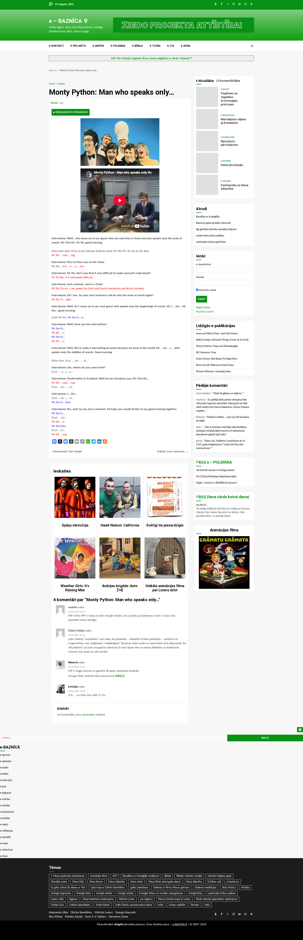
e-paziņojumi (227, 137)
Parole (200, 277)
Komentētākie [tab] (229, 81)
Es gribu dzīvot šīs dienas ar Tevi (68, 887)
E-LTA (170, 45)
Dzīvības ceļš (214, 882)
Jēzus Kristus (229, 887)
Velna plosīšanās (207, 163)
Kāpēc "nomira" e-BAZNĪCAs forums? (216, 483)
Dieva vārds (136, 882)
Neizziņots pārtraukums (207, 141)
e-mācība (5, 799)
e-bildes (4, 774)
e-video (61, 84)
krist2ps (73, 686)
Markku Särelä (74, 916)
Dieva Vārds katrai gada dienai (164, 882)
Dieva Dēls (78, 882)
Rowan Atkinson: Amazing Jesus (213, 371)
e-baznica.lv (233, 882)
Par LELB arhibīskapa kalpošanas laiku (216, 476)
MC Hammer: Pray (206, 352)
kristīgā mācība (104, 893)
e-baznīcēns (203, 264)
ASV (115, 876)
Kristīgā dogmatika (61, 893)
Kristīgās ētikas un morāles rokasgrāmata (161, 893)
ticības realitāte (177, 905)
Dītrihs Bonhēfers (81, 912)
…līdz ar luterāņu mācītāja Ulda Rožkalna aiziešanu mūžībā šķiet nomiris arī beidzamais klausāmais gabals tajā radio (221, 431)
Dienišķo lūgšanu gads (219, 876)
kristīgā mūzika (126, 893)
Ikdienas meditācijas (205, 887)
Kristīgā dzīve (83, 893)
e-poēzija (5, 818)
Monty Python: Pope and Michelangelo (217, 346)
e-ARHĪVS (98, 45)
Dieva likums (96, 882)
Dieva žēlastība (194, 882)
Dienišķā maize (59, 882)
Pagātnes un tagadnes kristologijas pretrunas (207, 97)
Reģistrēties (203, 307)
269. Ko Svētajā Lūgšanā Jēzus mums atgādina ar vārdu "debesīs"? (151, 58)
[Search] (252, 46)
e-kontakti (56, 45)
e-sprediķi (5, 837)
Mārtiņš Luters (127, 899)
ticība (160, 905)
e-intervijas (6, 780)
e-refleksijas (227, 115)
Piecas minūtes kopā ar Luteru (174, 899)
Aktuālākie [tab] (205, 81)
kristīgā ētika (195, 893)
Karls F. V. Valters (95, 916)
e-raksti (225, 89)
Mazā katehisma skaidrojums (98, 899)
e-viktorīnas (6, 850)
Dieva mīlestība (116, 882)
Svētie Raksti (103, 905)
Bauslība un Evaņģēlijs (208, 217)
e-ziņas (4, 856)
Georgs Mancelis (125, 912)
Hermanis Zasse (118, 916)
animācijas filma (98, 876)
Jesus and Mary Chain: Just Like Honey (217, 333)
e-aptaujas (5, 761)
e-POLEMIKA (118, 45)
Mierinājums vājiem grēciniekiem (207, 119)
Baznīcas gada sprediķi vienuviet (213, 223)
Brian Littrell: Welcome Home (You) (215, 365)
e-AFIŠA (185, 45)
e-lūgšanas (5, 793)
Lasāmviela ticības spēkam (210, 236)
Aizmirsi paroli (205, 311)
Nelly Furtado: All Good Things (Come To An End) (222, 340)
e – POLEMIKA (219, 462)
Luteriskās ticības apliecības (211, 242)
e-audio (4, 767)
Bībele (167, 876)
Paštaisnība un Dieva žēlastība (207, 185)
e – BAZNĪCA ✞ (68, 21)
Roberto (55, 103)
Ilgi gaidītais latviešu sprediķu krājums (216, 229)
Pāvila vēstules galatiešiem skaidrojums (217, 899)
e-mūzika (5, 805)
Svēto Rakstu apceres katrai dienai (133, 905)
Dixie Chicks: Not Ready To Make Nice (216, 359)
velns (207, 905)
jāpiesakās (88, 714)
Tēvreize (195, 905)
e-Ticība (155, 45)
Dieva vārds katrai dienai (228, 497)
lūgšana (73, 899)
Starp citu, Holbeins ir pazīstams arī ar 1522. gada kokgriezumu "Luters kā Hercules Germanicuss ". (220, 445)
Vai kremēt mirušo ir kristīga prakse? (215, 470)
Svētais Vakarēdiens (79, 905)
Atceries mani (207, 290)
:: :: (179, 924)
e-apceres (226, 161)
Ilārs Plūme (55, 916)
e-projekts (78, 45)
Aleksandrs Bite (58, 912)
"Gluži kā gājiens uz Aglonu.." (228, 393)
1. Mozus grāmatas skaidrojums (68, 876)
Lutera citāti (57, 899)
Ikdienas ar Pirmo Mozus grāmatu (171, 887)
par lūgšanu (146, 899)
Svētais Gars (57, 905)
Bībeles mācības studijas (189, 876)
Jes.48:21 (201, 505)
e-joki (52, 84)
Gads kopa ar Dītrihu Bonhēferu (107, 887)
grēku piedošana (139, 887)
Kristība (245, 887)
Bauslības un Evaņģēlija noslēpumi (141, 876)
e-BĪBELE (137, 45)
